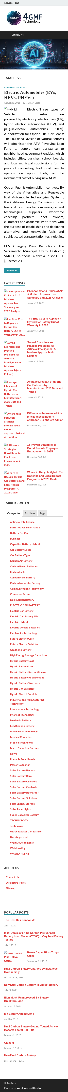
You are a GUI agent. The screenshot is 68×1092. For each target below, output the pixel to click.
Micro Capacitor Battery (24, 748)
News (13, 753)
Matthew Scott (33, 103)
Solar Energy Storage (22, 803)
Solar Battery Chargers (23, 781)
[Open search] (59, 35)
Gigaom (9, 1042)
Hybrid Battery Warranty (25, 683)
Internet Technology (22, 714)
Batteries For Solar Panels (25, 527)
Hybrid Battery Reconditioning (28, 671)
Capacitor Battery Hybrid (25, 544)
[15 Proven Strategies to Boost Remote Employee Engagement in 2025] (14, 445)
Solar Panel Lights (20, 809)
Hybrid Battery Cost (22, 660)
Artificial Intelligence (22, 521)
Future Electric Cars (22, 638)
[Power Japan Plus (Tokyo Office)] (14, 952)
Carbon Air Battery (21, 560)
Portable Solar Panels (22, 759)
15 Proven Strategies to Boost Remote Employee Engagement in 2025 (42, 448)
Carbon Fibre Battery (22, 577)
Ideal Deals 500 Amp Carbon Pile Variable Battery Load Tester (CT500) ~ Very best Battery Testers (33, 936)
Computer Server (20, 594)
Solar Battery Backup (22, 770)
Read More (10, 270)
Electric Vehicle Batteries (25, 627)
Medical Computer (21, 736)
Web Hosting (17, 848)
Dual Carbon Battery (22, 599)
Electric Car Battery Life (24, 616)
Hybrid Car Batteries (22, 688)
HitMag (37, 1087)
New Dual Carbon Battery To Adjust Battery (31, 984)
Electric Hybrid (19, 621)
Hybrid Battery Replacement (27, 677)
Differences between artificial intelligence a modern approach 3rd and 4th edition (45, 417)
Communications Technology (27, 588)
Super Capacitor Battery (24, 814)
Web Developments (22, 842)
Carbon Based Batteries (24, 566)
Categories (13, 513)
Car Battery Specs (20, 549)
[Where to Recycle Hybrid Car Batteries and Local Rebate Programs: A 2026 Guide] (14, 472)
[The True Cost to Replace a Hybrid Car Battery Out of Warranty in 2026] (14, 319)
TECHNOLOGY (19, 820)
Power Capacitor (20, 764)
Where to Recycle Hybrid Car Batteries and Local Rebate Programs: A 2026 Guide (45, 476)
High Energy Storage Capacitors (28, 655)
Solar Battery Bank (21, 775)
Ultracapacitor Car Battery (26, 831)
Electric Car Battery (22, 610)
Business (15, 538)
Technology (17, 825)
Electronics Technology (23, 633)
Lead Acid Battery (20, 720)
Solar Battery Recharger (24, 792)
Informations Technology (24, 709)
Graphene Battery (21, 649)
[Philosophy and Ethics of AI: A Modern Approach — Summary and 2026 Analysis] (14, 291)
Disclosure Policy (16, 882)
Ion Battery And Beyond (19, 1013)
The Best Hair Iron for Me (19, 920)
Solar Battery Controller (24, 786)
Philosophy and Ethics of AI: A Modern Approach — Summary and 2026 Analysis (45, 294)
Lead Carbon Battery (22, 725)
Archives (30, 513)
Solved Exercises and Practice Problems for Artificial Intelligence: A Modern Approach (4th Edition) (41, 349)
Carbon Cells (17, 571)
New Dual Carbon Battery (20, 1055)
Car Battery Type (20, 555)
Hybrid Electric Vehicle (16, 87)
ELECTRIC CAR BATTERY (25, 605)
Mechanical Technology (24, 731)
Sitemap (10, 888)
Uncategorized (19, 836)
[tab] (13, 513)
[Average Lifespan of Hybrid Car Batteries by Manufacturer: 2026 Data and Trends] (14, 382)
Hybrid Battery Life (21, 666)
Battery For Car (19, 532)
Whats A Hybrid (19, 853)
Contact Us (12, 877)
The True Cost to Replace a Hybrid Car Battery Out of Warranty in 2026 (44, 322)
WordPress (22, 1087)
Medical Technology (22, 742)
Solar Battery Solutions (23, 798)
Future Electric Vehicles (24, 644)
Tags (42, 513)
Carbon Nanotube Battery (25, 582)
